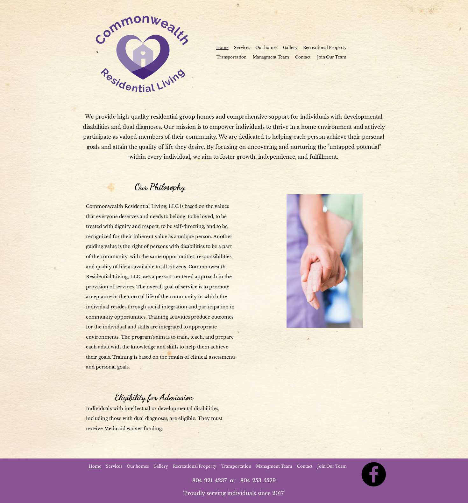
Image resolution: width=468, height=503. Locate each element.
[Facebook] (373, 474)
